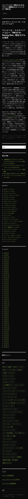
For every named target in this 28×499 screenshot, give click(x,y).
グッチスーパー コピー (9, 203)
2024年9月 (6, 267)
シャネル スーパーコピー (10, 205)
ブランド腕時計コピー (18, 137)
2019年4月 (6, 341)
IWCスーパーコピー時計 (9, 370)
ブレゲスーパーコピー (9, 233)
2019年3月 (6, 343)
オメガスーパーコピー (9, 197)
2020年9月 (6, 307)
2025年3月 (6, 261)
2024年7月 (6, 269)
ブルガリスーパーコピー (10, 231)
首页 (3, 490)
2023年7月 (6, 281)
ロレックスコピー (7, 451)
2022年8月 (6, 289)
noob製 (4, 373)
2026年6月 (6, 255)
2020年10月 (6, 305)
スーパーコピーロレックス (10, 397)
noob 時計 (19, 370)
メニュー (5, 13)
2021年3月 (6, 295)
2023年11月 (6, 277)
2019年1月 (6, 347)
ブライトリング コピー (9, 418)
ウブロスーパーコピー (9, 191)
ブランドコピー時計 (8, 427)
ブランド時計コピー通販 (9, 436)
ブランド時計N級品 (8, 433)
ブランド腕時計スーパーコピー (12, 227)
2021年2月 (6, 297)
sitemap (12, 496)
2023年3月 (6, 285)
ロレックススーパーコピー (10, 239)
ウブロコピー (11, 373)
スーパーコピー (21, 391)
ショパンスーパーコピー (10, 207)
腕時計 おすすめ (7, 463)
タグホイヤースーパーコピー (11, 219)
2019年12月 (6, 325)
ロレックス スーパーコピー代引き (11, 479)
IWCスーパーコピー (9, 189)
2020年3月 (6, 319)
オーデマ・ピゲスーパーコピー (12, 195)
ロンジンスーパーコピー (10, 241)
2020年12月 (6, 301)
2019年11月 (6, 327)
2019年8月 (6, 333)
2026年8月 (6, 253)
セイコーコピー (8, 215)
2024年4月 (6, 273)
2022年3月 (6, 291)
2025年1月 (6, 265)
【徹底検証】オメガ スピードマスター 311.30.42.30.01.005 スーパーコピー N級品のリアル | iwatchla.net (14, 161)
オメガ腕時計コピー (8, 385)
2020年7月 (6, 311)
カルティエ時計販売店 (8, 475)
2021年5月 (6, 293)
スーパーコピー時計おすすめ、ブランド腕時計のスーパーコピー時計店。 (14, 7)
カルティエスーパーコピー (10, 201)
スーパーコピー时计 (9, 137)
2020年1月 (6, 323)
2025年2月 (6, 263)
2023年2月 (6, 287)
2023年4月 (6, 283)
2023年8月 (6, 279)
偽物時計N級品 (6, 460)
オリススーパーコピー (9, 199)
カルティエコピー (19, 385)
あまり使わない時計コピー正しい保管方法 (14, 173)
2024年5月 (6, 271)
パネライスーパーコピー (10, 223)
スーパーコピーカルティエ (10, 209)
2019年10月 (6, 329)
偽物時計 (19, 457)
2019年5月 (6, 339)
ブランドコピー (7, 424)
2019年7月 (6, 335)
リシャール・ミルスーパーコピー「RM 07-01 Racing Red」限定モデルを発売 (14, 34)
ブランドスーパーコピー (9, 430)
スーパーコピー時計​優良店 (9, 483)
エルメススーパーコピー (10, 193)
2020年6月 (6, 313)
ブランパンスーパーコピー (10, 229)
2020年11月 (6, 303)
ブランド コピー (16, 424)
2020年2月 (6, 321)
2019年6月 (6, 337)
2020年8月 (6, 309)
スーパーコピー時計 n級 (9, 403)
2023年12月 (6, 275)
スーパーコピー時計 (9, 213)
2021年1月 (6, 299)
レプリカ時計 (19, 448)
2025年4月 (6, 259)
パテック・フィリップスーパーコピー (13, 221)
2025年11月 (6, 257)
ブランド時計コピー (19, 433)
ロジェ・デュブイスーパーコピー (12, 237)
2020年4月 (6, 317)
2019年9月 (6, 331)
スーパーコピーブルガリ (10, 211)
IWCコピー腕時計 (7, 367)
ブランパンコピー (7, 439)
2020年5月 (6, 315)
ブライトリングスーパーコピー (12, 225)
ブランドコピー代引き (11, 116)
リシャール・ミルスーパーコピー (10, 60)
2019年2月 (6, 345)
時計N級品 (15, 460)
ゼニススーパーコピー (9, 217)
